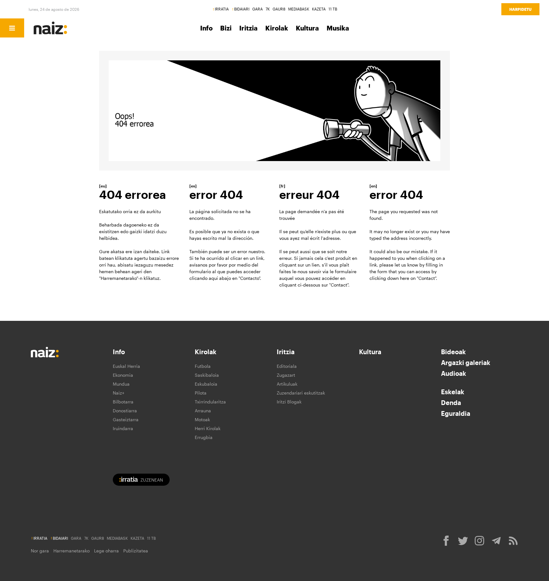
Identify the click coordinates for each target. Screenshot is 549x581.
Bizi (226, 28)
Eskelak (452, 391)
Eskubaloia (206, 384)
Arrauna (203, 410)
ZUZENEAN (151, 480)
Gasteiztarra (126, 419)
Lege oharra (106, 550)
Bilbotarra (123, 401)
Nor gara (40, 550)
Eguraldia (455, 413)
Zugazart (286, 375)
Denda (451, 402)
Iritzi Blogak (289, 401)
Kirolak (276, 28)
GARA (257, 9)
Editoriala (287, 366)
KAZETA (319, 9)
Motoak (202, 419)
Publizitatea (135, 550)
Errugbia (204, 437)
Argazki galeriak (465, 362)
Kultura (307, 28)
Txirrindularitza (210, 401)
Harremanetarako (71, 550)
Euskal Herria (126, 366)
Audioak (453, 373)
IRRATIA (222, 9)
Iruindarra (123, 428)
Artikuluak (287, 384)
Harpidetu (520, 9)
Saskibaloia (207, 375)
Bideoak (453, 351)
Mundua (121, 384)
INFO (64, 28)
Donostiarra (125, 410)
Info (206, 28)
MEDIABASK (298, 9)
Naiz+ (118, 392)
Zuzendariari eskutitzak (301, 392)
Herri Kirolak (207, 428)
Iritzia (248, 28)
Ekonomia (123, 375)
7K (268, 9)
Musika (338, 28)
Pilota (201, 392)
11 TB (333, 9)
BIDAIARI (241, 9)
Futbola (203, 366)
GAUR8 (279, 9)
